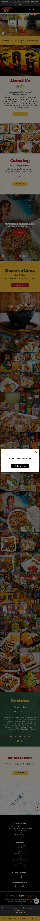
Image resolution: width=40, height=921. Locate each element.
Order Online (20, 466)
